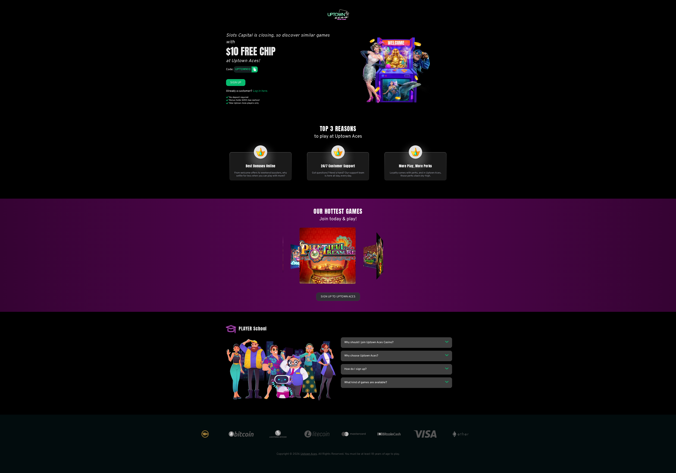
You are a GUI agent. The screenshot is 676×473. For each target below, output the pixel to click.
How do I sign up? (355, 369)
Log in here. (260, 91)
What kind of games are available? (365, 382)
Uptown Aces (309, 454)
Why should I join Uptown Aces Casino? (368, 342)
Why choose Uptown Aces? (361, 356)
